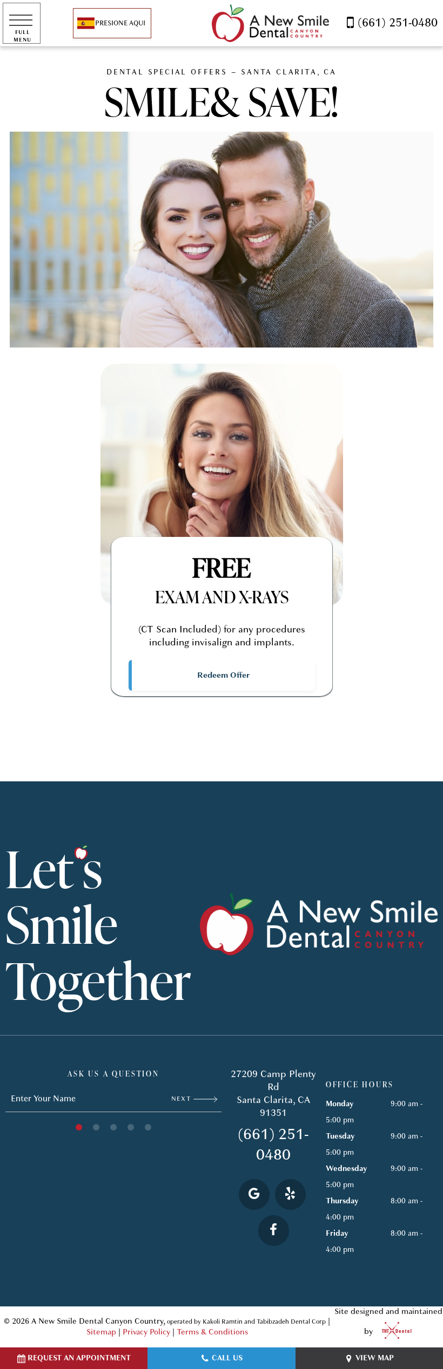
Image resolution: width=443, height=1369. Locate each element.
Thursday (342, 1201)
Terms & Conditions (212, 1331)
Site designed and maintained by (388, 1321)
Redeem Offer (223, 675)
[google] (254, 1194)
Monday (339, 1104)
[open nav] (22, 22)
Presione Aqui (120, 23)
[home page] (270, 23)
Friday (337, 1233)
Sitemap (101, 1331)
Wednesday (346, 1168)
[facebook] (273, 1230)
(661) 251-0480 (398, 23)
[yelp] (290, 1194)
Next (182, 1098)
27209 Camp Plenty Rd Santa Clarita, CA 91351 (273, 1094)
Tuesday (340, 1136)
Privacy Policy (146, 1331)
